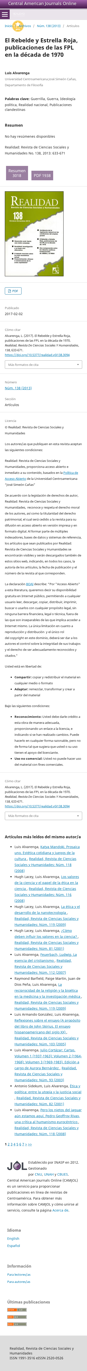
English (13, 1238)
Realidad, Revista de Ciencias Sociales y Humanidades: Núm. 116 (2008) (45, 894)
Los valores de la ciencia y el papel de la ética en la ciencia (46, 882)
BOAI (29, 584)
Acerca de (60, 1210)
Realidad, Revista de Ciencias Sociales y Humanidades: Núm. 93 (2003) (45, 1074)
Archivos (25, 26)
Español (13, 1245)
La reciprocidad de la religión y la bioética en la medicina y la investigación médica (47, 990)
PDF (15, 291)
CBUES (62, 1174)
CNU (38, 1174)
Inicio (9, 26)
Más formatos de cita (23, 365)
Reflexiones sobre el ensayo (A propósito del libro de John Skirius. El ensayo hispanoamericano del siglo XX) (47, 1026)
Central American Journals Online (42, 3)
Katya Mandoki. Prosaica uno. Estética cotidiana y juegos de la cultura (47, 852)
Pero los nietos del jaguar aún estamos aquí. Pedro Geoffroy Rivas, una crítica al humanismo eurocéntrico (48, 1116)
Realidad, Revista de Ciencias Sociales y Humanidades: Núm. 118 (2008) (45, 864)
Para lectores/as (18, 1274)
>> (30, 1144)
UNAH (49, 1174)
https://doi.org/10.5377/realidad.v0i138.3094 (37, 355)
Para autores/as (18, 1282)
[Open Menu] (5, 14)
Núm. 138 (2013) (49, 26)
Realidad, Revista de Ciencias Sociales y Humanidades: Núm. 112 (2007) (43, 966)
